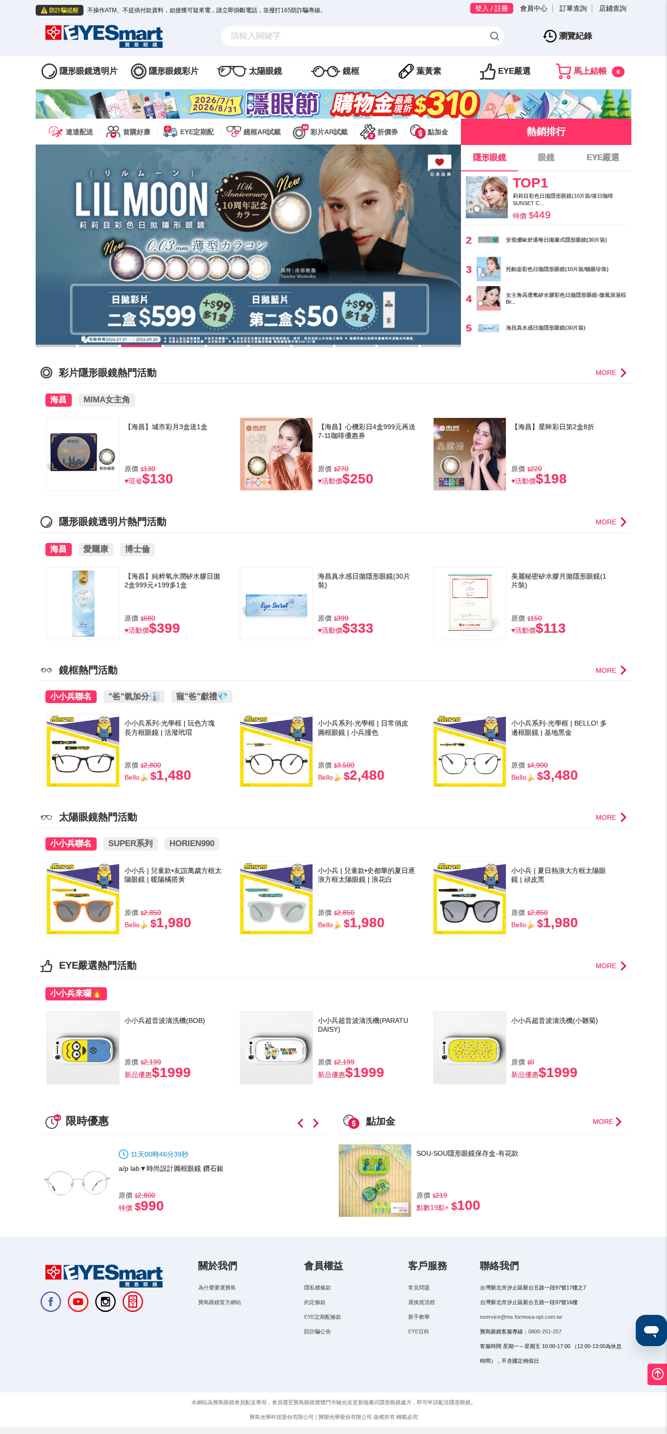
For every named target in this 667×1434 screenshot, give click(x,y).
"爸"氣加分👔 (134, 696)
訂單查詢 (573, 8)
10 (441, 346)
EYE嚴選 (602, 157)
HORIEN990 (191, 843)
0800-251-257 (545, 1331)
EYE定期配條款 (322, 1317)
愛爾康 (95, 549)
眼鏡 (546, 157)
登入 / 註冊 (491, 8)
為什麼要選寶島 (217, 1287)
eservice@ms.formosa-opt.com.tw (521, 1317)
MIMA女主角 (106, 399)
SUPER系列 (130, 843)
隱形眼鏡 (489, 157)
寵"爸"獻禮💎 (202, 696)
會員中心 (533, 8)
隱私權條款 (317, 1287)
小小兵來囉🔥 (76, 993)
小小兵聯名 (71, 696)
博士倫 (137, 549)
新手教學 (419, 1317)
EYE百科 (418, 1331)
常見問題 (419, 1287)
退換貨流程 (421, 1302)
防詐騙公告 (317, 1331)
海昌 (58, 399)
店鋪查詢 (612, 8)
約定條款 (315, 1302)
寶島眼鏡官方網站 (219, 1302)
